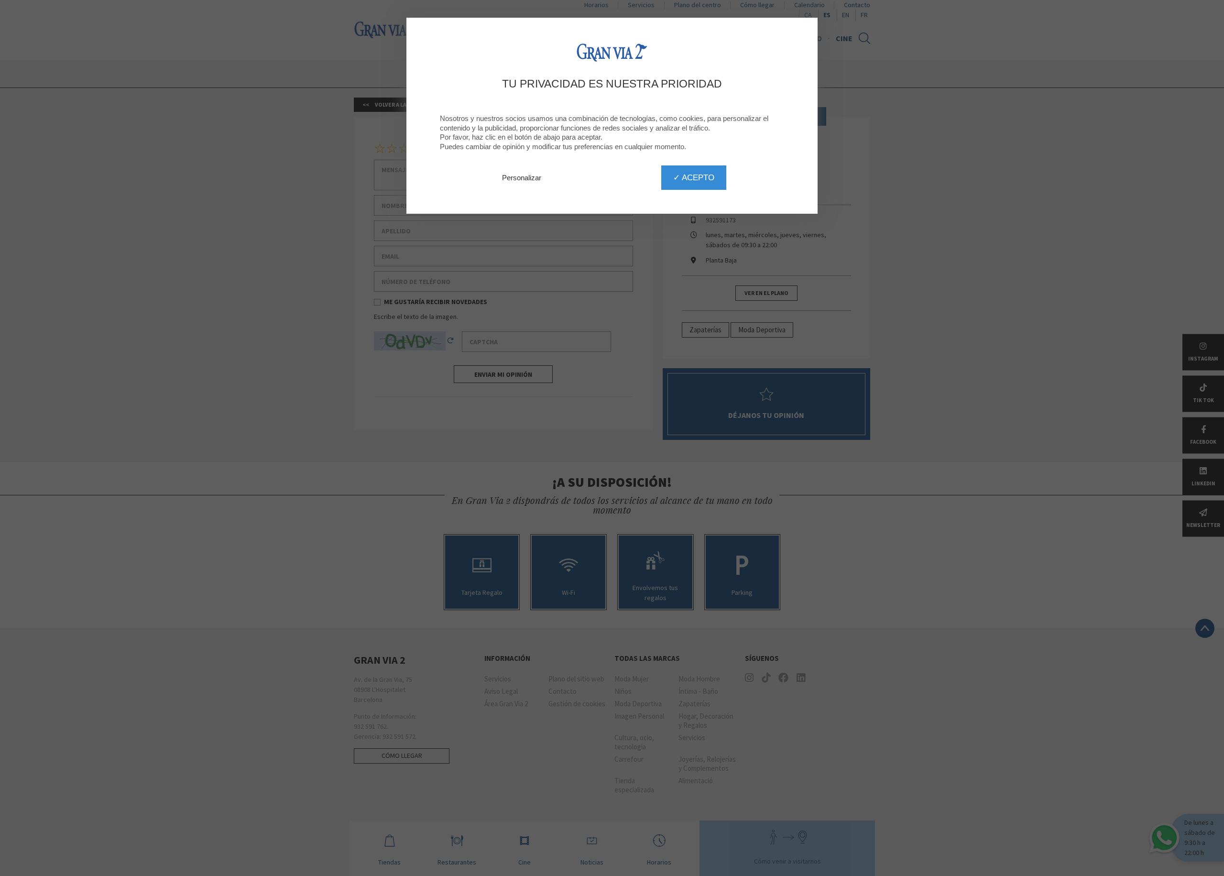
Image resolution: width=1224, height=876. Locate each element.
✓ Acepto (693, 177)
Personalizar (521, 178)
